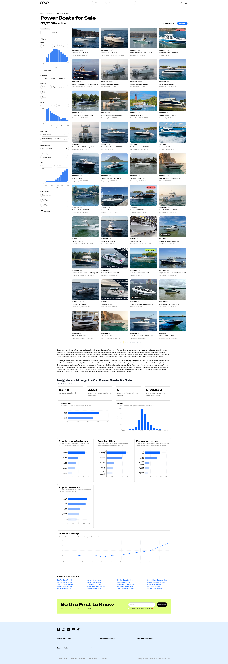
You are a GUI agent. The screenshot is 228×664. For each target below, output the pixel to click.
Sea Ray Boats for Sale (64, 580)
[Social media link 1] (58, 629)
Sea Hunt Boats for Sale (65, 584)
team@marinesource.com (146, 659)
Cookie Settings (93, 659)
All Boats (104, 659)
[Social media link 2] (63, 629)
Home (42, 13)
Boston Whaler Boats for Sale (157, 580)
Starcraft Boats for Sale (125, 586)
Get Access (162, 605)
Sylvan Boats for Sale (64, 588)
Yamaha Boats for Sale (94, 580)
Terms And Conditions (77, 659)
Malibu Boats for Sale (154, 584)
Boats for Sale (50, 13)
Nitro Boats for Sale (153, 586)
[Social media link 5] (78, 629)
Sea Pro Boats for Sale (154, 588)
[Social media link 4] (73, 629)
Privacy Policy (62, 659)
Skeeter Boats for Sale (64, 586)
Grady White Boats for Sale (156, 582)
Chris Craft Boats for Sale (125, 588)
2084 (133, 342)
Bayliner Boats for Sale (64, 582)
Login (180, 3)
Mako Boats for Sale (94, 588)
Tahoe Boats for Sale (94, 582)
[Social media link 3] (68, 629)
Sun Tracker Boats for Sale (96, 586)
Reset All (54, 32)
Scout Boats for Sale (94, 584)
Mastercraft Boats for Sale (125, 584)
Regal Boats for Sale (123, 582)
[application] (85, 417)
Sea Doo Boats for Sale (125, 580)
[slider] (45, 62)
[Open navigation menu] (186, 2)
